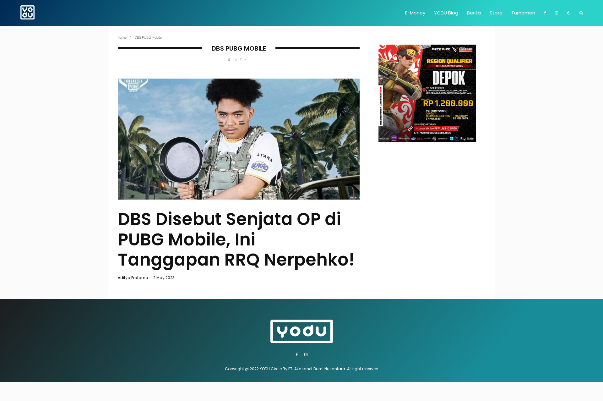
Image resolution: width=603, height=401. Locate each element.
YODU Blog (446, 12)
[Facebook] (545, 13)
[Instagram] (556, 13)
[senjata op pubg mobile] (239, 139)
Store (496, 12)
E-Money (415, 12)
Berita (474, 12)
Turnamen (523, 12)
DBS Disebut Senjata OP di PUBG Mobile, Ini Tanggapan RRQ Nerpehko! (236, 239)
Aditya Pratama (133, 277)
